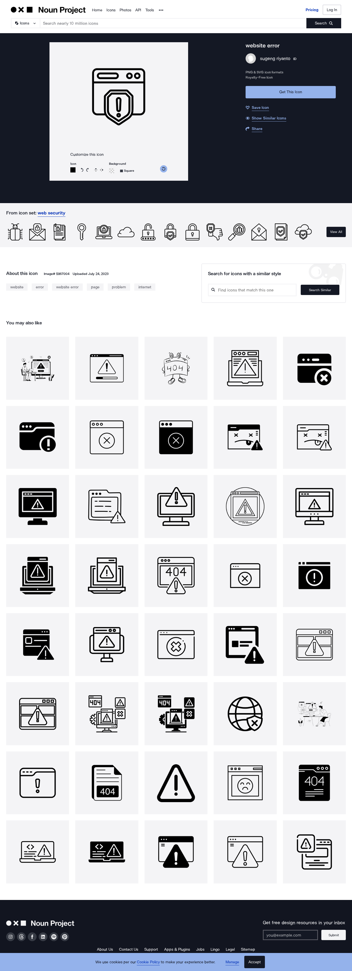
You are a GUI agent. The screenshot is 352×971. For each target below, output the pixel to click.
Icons (110, 10)
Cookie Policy (148, 962)
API (138, 10)
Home (97, 10)
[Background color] (111, 171)
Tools (149, 10)
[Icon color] (73, 170)
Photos (125, 10)
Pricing (312, 9)
